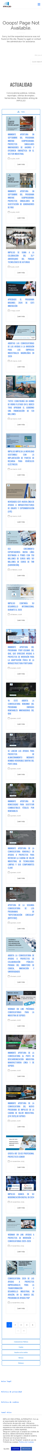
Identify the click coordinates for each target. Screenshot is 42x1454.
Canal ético (6, 1412)
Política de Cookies (26, 1442)
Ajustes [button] (6, 1449)
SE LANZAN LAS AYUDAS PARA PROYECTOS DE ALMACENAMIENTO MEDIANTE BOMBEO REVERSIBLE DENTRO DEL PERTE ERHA (21, 757)
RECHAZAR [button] (26, 1449)
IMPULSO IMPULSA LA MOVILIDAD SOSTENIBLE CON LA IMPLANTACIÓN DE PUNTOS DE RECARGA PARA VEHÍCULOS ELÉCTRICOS (21, 458)
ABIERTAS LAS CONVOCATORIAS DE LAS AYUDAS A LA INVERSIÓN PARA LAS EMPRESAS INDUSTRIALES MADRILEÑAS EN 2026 (21, 350)
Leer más (21, 164)
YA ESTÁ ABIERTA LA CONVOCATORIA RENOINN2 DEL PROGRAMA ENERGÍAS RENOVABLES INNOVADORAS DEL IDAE (21, 707)
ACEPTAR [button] (15, 1449)
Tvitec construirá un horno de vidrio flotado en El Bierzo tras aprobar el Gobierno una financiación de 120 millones (21, 408)
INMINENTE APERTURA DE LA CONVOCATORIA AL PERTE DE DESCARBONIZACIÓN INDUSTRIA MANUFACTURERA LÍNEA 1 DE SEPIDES (21, 1059)
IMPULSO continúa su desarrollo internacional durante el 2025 (21, 606)
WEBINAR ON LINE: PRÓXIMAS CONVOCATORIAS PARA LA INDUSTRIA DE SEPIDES (21, 1012)
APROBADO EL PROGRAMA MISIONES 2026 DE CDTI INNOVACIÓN (21, 302)
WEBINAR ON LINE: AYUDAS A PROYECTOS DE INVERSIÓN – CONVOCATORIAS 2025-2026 (21, 1238)
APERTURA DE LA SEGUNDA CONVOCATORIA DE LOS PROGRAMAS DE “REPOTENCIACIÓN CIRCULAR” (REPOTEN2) (21, 912)
